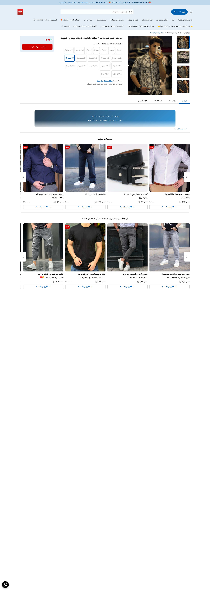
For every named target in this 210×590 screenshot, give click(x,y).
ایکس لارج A (117, 66)
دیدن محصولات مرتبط (37, 47)
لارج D (96, 50)
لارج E (89, 50)
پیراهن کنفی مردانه (157, 33)
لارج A (119, 50)
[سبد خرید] (191, 11)
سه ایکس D (105, 58)
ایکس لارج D (116, 58)
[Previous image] (128, 65)
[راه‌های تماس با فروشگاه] (5, 584)
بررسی (184, 100)
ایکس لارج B (117, 74)
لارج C (111, 50)
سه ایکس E (105, 66)
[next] (23, 177)
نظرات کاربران (143, 100)
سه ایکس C (70, 66)
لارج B (104, 50)
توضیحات (172, 100)
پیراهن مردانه (172, 33)
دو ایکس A (79, 50)
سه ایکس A (93, 66)
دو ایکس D (105, 74)
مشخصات (158, 100)
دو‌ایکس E (68, 50)
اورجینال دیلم (185, 33)
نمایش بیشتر (182, 129)
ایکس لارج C (81, 58)
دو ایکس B (69, 58)
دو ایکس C (82, 66)
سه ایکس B (93, 58)
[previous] (187, 177)
